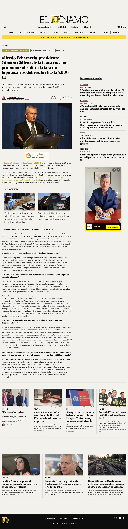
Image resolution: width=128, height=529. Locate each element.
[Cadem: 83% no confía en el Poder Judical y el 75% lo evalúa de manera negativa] (48, 397)
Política (10, 32)
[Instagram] (123, 27)
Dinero (83, 133)
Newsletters (75, 27)
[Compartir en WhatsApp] (70, 98)
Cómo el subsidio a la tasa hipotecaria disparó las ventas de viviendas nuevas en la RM (102, 108)
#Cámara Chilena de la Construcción (15, 51)
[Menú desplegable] (2, 27)
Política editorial (77, 518)
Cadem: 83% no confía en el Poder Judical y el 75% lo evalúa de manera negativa (47, 416)
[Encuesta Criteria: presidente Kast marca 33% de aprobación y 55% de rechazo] (64, 464)
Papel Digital (61, 27)
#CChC (51, 51)
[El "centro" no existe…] (15, 397)
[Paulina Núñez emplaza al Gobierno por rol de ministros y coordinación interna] (21, 464)
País (20, 32)
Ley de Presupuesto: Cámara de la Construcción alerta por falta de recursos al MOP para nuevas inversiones (102, 125)
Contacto (63, 518)
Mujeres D (87, 27)
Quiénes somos (50, 518)
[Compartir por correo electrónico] (53, 98)
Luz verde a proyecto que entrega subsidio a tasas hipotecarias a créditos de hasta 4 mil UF (103, 157)
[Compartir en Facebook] (59, 98)
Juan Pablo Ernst (38, 433)
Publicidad (55, 523)
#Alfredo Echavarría (38, 51)
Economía (30, 32)
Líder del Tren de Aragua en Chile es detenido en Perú (112, 415)
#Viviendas (60, 51)
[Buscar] (5, 27)
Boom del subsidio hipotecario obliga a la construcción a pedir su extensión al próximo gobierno (53, 216)
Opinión (55, 32)
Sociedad (104, 32)
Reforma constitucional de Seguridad (58, 37)
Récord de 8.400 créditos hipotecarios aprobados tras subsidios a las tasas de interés (100, 141)
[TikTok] (125, 27)
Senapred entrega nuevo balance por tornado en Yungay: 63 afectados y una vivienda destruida (80, 416)
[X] (117, 518)
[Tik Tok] (125, 518)
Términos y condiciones (69, 523)
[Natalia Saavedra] (4, 98)
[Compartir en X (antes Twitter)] (64, 98)
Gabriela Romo (70, 431)
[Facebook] (117, 27)
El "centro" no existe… (14, 412)
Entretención (78, 32)
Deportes (92, 32)
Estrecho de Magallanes (80, 37)
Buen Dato (116, 32)
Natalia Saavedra (13, 97)
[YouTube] (121, 27)
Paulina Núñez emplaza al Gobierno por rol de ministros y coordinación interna (19, 483)
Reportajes (43, 32)
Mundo (66, 32)
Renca (42, 37)
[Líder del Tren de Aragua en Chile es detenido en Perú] (112, 397)
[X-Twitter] (119, 27)
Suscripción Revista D (44, 27)
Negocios (84, 117)
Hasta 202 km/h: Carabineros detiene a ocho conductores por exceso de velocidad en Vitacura (106, 483)
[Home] (64, 19)
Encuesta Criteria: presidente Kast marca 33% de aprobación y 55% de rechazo (63, 483)
